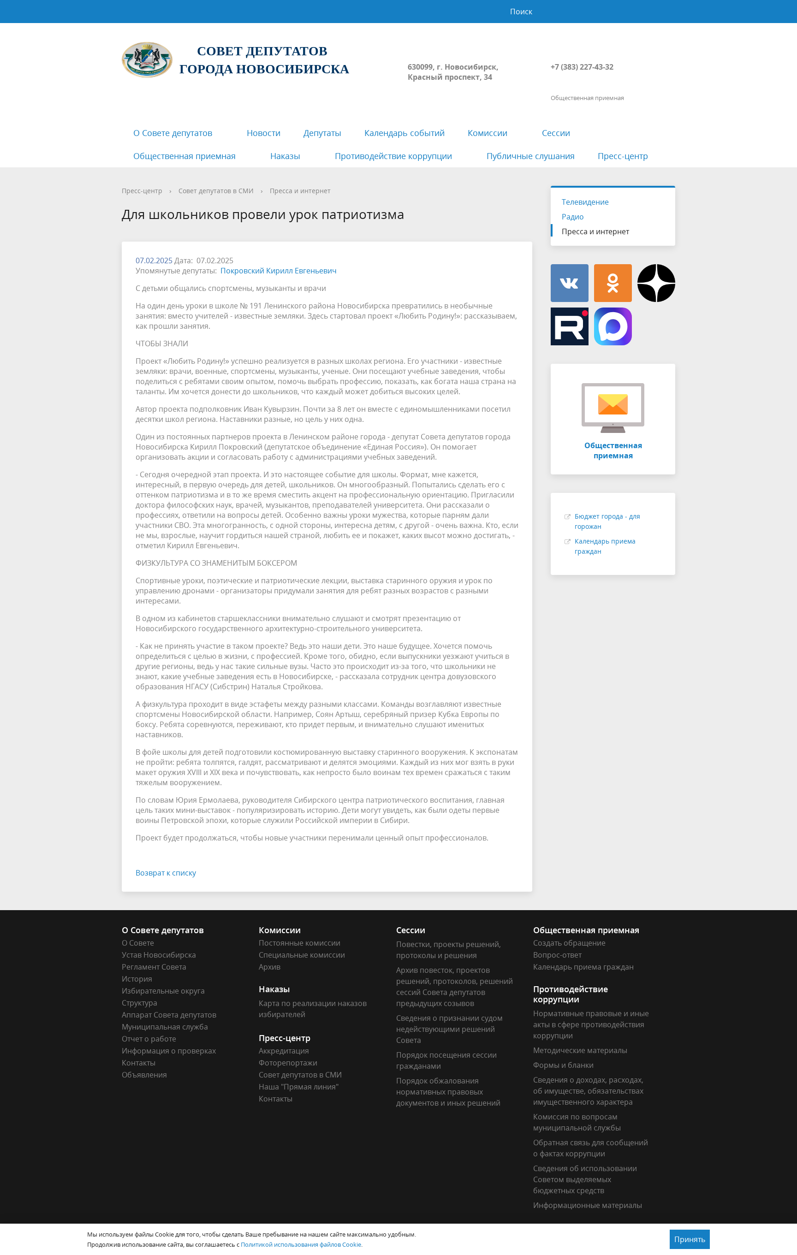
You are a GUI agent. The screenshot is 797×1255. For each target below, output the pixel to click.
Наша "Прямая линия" (299, 1087)
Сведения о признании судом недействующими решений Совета (449, 1029)
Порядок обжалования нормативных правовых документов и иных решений (448, 1092)
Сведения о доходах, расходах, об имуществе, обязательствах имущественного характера (588, 1091)
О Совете (138, 943)
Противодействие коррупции (393, 155)
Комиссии (487, 132)
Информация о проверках (169, 1051)
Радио (573, 217)
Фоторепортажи (288, 1063)
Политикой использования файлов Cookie (301, 1244)
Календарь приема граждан (583, 967)
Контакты (138, 1063)
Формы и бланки (563, 1065)
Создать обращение (569, 943)
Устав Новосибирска (159, 955)
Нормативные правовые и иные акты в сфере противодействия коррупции (591, 1024)
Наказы (285, 155)
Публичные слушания (531, 155)
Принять (689, 1239)
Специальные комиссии (302, 955)
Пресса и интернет (300, 190)
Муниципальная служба (165, 1027)
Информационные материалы (587, 1205)
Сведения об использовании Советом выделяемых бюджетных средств (585, 1179)
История (137, 979)
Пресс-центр (623, 155)
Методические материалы (580, 1050)
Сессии (556, 132)
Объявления (144, 1075)
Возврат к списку (166, 873)
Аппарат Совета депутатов (169, 1015)
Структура (139, 1003)
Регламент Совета (154, 967)
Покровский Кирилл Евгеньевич (278, 271)
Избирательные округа (163, 991)
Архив (269, 967)
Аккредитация (284, 1051)
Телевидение (585, 202)
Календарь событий (404, 132)
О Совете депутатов (172, 132)
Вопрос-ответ (557, 955)
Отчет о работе (149, 1039)
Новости (263, 132)
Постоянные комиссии (299, 943)
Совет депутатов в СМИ (216, 190)
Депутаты (322, 132)
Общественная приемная (184, 155)
